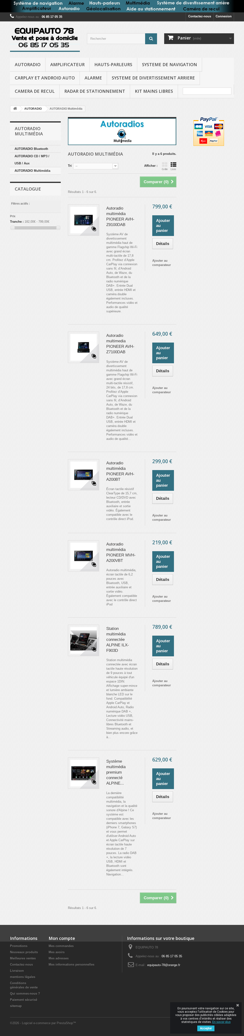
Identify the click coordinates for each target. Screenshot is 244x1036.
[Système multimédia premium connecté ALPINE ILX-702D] (83, 773)
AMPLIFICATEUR (67, 64)
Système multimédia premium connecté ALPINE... (116, 772)
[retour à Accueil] (15, 109)
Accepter (206, 1028)
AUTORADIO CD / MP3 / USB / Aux (32, 159)
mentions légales (22, 977)
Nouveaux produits (24, 952)
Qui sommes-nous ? (25, 993)
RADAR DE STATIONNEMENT (94, 91)
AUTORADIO (28, 64)
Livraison (17, 970)
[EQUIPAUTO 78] (45, 38)
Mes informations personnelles (71, 964)
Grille (165, 169)
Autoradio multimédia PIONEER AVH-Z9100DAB (120, 216)
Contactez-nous (199, 16)
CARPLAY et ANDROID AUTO (45, 78)
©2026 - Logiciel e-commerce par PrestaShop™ (43, 1023)
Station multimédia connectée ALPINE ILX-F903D (117, 639)
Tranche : (17, 221)
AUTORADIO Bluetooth (31, 149)
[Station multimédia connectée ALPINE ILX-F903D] (83, 640)
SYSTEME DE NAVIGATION (169, 64)
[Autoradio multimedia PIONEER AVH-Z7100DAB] (83, 347)
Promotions (18, 946)
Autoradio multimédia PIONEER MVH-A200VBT (121, 552)
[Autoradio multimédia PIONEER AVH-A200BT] (83, 475)
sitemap (16, 1006)
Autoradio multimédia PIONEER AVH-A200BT (120, 471)
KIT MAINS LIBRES (154, 91)
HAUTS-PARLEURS (113, 64)
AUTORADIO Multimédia (32, 170)
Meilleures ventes (23, 958)
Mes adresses (59, 958)
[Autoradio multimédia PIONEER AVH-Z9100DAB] (83, 220)
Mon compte (62, 938)
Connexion (224, 16)
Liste (173, 169)
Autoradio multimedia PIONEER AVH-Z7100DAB (120, 343)
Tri (70, 165)
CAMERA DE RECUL (35, 91)
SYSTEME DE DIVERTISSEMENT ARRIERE (153, 78)
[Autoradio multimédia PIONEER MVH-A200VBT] (83, 556)
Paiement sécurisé (23, 1000)
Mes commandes (61, 946)
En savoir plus (221, 1022)
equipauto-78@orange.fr (163, 965)
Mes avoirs (57, 952)
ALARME (93, 78)
